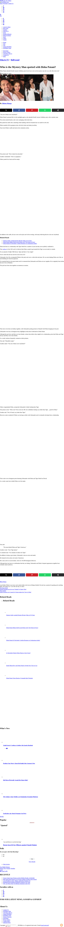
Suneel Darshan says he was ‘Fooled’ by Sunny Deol (13, 589)
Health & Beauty (7, 34)
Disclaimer (5, 50)
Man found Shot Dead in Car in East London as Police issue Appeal (20, 879)
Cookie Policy (6, 921)
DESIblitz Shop (7, 911)
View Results (32, 861)
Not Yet (31, 16)
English (9, 926)
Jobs (4, 0)
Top (1, 867)
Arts (6, 0)
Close (1, 870)
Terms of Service (7, 917)
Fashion (5, 30)
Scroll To (3, 871)
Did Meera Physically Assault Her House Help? (15, 780)
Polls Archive (6, 864)
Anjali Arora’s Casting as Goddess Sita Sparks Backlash (18, 745)
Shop (1, 3)
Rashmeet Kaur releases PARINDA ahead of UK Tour (16, 882)
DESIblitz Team (7, 48)
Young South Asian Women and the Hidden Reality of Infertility (19, 878)
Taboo (4, 38)
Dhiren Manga (7, 103)
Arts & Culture (6, 27)
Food (4, 32)
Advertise (5, 3)
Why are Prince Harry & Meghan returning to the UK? (16, 883)
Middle (4, 867)
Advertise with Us (7, 53)
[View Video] (6, 748)
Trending (13, 868)
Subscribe (43, 16)
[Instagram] (3, 10)
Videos (9, 0)
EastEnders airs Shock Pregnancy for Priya (14, 813)
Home (4, 42)
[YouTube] (3, 12)
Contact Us (10, 3)
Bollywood (15, 60)
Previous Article (4, 588)
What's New (3, 868)
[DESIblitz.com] (4, 2)
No (3, 856)
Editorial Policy (7, 922)
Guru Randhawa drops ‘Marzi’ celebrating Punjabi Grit (16, 881)
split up (4, 249)
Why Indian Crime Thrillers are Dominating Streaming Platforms (20, 796)
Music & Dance (7, 35)
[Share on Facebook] (19, 110)
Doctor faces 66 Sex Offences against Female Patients (20, 845)
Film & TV (6, 31)
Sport (4, 37)
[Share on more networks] (58, 110)
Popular (8, 868)
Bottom (8, 867)
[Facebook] (3, 6)
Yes (3, 854)
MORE (2, 816)
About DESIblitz (7, 46)
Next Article (3, 590)
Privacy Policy (6, 52)
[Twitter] (3, 7)
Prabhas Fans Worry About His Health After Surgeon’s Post (19, 763)
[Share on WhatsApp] (45, 110)
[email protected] (45, 925)
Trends (4, 39)
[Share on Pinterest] (32, 110)
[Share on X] (6, 110)
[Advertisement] (26, 141)
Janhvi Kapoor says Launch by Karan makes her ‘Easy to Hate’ (15, 592)
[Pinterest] (3, 9)
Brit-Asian (5, 28)
